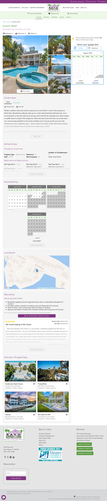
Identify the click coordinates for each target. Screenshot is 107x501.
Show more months (37, 245)
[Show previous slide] (5, 371)
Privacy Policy (27, 493)
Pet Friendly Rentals (84, 433)
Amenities (46, 17)
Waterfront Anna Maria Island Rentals (90, 438)
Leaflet (40, 288)
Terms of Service (92, 499)
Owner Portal (84, 449)
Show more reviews (37, 349)
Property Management (37, 7)
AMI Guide (25, 7)
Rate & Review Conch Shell (37, 316)
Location (61, 17)
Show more (36, 136)
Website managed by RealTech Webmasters (88, 497)
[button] (37, 270)
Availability (54, 17)
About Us (83, 7)
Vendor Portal (85, 453)
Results (7, 22)
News (77, 7)
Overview (38, 17)
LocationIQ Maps (47, 288)
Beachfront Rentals (83, 440)
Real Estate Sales (68, 7)
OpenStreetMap (55, 288)
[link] (20, 375)
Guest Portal (84, 444)
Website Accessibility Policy (14, 493)
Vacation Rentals (14, 7)
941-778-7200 (9, 452)
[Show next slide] (35, 371)
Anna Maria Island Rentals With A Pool (90, 436)
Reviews (68, 17)
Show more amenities (36, 174)
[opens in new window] (5, 457)
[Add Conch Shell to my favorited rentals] (42, 39)
